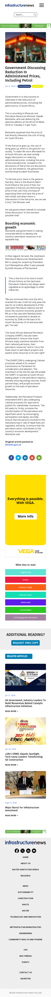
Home (25, 857)
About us (25, 863)
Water (25, 910)
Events (25, 579)
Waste (25, 904)
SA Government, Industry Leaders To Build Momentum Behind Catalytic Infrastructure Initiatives (25, 703)
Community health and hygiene (25, 939)
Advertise (25, 978)
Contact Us (25, 972)
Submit (35, 14)
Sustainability (25, 610)
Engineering (25, 572)
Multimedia (25, 602)
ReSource (25, 875)
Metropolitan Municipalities (25, 927)
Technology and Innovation (25, 617)
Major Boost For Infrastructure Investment (22, 809)
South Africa (37, 86)
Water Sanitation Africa (25, 869)
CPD (25, 949)
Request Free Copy (25, 642)
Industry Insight (25, 587)
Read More (10, 711)
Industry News (25, 595)
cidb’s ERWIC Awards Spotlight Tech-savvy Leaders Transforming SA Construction (24, 756)
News (25, 886)
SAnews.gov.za (13, 444)
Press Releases (24, 86)
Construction (25, 898)
